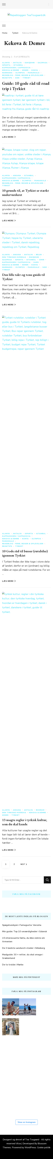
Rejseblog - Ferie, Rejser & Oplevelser (22, 75)
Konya (34, 70)
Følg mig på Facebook (26, 894)
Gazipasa (42, 63)
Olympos (20, 73)
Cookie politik (43, 1147)
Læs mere (8, 137)
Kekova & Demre (10, 70)
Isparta (6, 65)
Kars (36, 262)
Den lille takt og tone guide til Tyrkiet (23, 276)
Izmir (41, 260)
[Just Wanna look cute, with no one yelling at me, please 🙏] (10, 1106)
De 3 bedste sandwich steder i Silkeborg (23, 948)
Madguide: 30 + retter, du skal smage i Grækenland (22, 956)
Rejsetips (7, 78)
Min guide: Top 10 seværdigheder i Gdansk (24, 931)
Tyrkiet (26, 78)
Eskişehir (30, 63)
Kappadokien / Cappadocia (16, 67)
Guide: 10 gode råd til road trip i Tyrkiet (25, 86)
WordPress (30, 1147)
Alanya (6, 63)
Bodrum (40, 810)
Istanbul (18, 65)
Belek (39, 254)
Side (17, 78)
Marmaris (7, 73)
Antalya (17, 63)
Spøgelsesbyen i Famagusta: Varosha (21, 925)
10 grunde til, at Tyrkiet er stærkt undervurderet (25, 192)
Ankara (17, 175)
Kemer (25, 70)
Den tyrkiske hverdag (14, 257)
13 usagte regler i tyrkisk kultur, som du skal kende (24, 822)
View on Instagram (26, 1122)
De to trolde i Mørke (12, 964)
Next (22, 864)
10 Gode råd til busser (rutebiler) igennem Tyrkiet (25, 553)
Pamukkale (33, 73)
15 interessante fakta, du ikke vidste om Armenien (23, 939)
